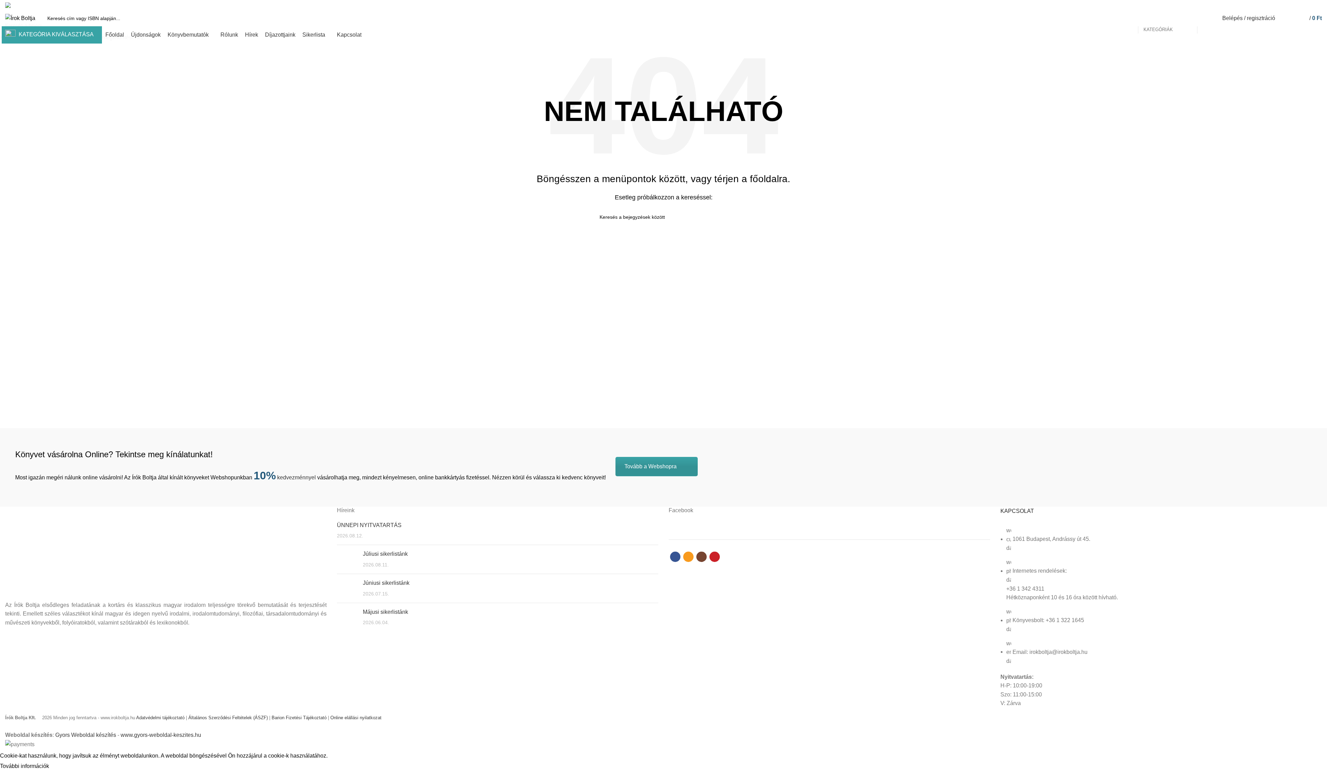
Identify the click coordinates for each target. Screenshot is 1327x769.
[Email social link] (1302, 5)
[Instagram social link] (1310, 5)
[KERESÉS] (1206, 18)
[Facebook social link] (1294, 5)
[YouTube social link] (1318, 5)
